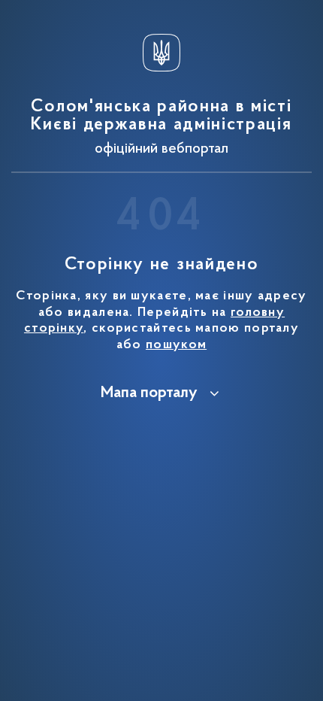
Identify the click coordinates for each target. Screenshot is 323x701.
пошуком (176, 345)
